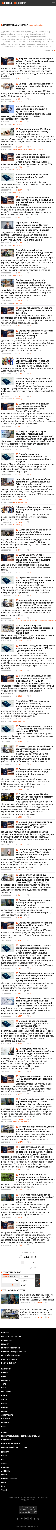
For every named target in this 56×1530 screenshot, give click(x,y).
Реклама (5, 1344)
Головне (5, 1411)
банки (4, 1432)
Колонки (5, 1423)
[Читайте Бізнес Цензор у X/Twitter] (21, 1518)
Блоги (4, 1395)
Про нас (5, 1333)
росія (3, 1482)
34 (31, 1044)
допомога (5, 1471)
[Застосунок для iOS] (34, 1518)
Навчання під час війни (21, 1122)
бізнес (4, 1456)
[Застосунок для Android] (30, 1518)
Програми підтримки (35, 149)
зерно (4, 1475)
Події (3, 1376)
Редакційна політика (10, 1355)
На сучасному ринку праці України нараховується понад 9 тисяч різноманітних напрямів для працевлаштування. (27, 368)
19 (31, 789)
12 (31, 300)
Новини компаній (9, 1479)
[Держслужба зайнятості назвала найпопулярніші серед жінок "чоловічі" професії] (7, 902)
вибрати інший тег (36, 25)
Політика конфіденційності (13, 1352)
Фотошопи (6, 1392)
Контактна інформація (11, 1337)
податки (5, 1467)
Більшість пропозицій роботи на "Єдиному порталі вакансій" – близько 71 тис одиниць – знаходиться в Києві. (28, 184)
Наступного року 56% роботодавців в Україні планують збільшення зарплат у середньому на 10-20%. (27, 636)
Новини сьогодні (9, 1359)
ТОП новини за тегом (13, 1290)
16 (31, 122)
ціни (3, 1486)
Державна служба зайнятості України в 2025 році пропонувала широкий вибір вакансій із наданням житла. (25, 567)
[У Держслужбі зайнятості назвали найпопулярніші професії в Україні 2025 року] (7, 509)
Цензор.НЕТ (6, 1369)
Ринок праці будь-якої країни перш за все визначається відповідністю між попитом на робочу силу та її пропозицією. (26, 517)
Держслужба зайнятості (15, 25)
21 (31, 167)
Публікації (5, 1419)
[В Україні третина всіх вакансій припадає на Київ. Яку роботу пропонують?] (7, 177)
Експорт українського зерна (14, 1447)
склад (4, 1490)
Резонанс (5, 1380)
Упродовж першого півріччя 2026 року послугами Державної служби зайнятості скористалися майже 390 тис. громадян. (27, 93)
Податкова (6, 1440)
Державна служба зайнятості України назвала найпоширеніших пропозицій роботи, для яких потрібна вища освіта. (27, 736)
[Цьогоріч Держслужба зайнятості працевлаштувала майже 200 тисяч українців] (7, 86)
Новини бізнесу (8, 1363)
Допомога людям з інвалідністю (25, 620)
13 (31, 1094)
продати (6, 1276)
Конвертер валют (11, 1272)
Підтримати (6, 1340)
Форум (4, 1399)
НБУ (3, 1459)
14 (31, 243)
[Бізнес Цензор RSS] (38, 1518)
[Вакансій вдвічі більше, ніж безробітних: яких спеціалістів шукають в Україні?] (7, 109)
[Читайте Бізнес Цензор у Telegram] (25, 1518)
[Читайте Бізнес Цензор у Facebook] (17, 1518)
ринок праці (17, 101)
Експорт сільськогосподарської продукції (20, 1436)
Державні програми (20, 149)
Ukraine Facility (19, 721)
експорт (5, 1452)
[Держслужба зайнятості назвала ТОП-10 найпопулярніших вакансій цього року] (7, 1079)
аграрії (4, 1463)
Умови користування (10, 1348)
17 (31, 940)
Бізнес (4, 1404)
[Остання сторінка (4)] (34, 1267)
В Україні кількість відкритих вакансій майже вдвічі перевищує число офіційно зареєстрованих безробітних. (26, 116)
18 (31, 719)
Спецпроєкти (7, 1415)
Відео (3, 1388)
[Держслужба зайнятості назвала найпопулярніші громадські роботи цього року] (7, 310)
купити (12, 1276)
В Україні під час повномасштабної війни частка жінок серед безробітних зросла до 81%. (27, 163)
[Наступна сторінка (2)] (31, 1267)
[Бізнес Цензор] (14, 3)
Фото (3, 1384)
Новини (4, 1373)
